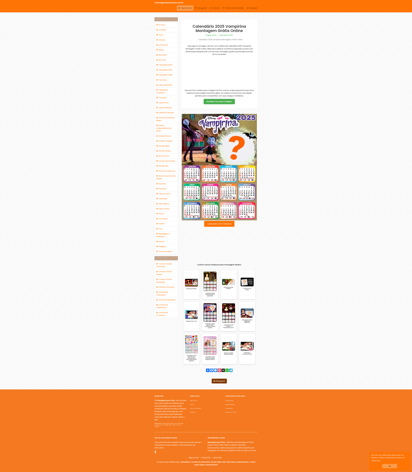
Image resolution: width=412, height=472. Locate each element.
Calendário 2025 (226, 35)
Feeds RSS (206, 458)
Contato (216, 8)
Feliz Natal (162, 198)
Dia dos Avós (163, 156)
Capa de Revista (165, 85)
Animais (161, 40)
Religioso (162, 246)
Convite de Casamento (162, 306)
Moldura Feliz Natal (230, 404)
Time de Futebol (165, 251)
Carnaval (162, 97)
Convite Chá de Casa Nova (164, 265)
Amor (160, 35)
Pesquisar (253, 8)
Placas (161, 241)
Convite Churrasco (166, 287)
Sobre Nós (218, 458)
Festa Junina (163, 209)
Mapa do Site (194, 458)
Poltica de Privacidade (234, 8)
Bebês (161, 50)
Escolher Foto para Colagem (219, 101)
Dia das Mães (164, 146)
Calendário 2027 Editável (219, 223)
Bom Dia (162, 60)
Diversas (162, 184)
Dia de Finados (164, 151)
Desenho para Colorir (230, 412)
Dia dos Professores (166, 171)
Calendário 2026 (165, 75)
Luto (160, 229)
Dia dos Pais (163, 166)
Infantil (161, 223)
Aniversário (163, 45)
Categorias (201, 8)
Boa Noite (162, 55)
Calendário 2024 (165, 65)
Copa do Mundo (165, 107)
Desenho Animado (166, 112)
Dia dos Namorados (166, 161)
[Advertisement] (219, 72)
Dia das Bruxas (164, 136)
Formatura (163, 219)
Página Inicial (186, 8)
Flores (161, 213)
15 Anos (161, 25)
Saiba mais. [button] (375, 460)
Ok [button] (390, 466)
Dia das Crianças (165, 141)
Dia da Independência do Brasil (163, 128)
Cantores (162, 80)
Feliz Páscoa (163, 204)
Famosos (162, 188)
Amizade (162, 30)
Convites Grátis (229, 408)
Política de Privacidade (216, 453)
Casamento (163, 102)
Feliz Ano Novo (164, 194)
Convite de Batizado (166, 300)
